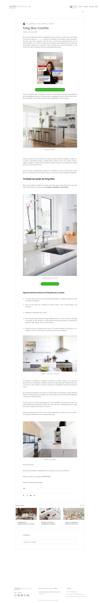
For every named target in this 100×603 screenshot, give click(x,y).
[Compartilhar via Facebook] (23, 495)
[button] (82, 11)
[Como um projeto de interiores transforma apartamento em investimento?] (73, 514)
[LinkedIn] (28, 595)
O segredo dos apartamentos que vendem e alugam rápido (25, 523)
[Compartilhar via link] (34, 495)
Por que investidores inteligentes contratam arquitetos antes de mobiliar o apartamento (50, 523)
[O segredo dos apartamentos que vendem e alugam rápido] (26, 514)
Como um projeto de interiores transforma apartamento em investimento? (71, 523)
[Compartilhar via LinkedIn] (30, 495)
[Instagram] (25, 595)
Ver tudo (82, 505)
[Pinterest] (21, 595)
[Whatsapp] (15, 595)
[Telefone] (67, 592)
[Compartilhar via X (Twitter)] (27, 495)
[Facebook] (18, 595)
